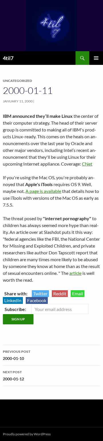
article (75, 273)
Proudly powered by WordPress (27, 434)
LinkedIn (12, 300)
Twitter (40, 293)
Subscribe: (16, 309)
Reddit (59, 293)
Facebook (36, 300)
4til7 (8, 58)
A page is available (43, 191)
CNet (87, 163)
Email (77, 293)
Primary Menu (96, 58)
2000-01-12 (13, 375)
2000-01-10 (16, 355)
